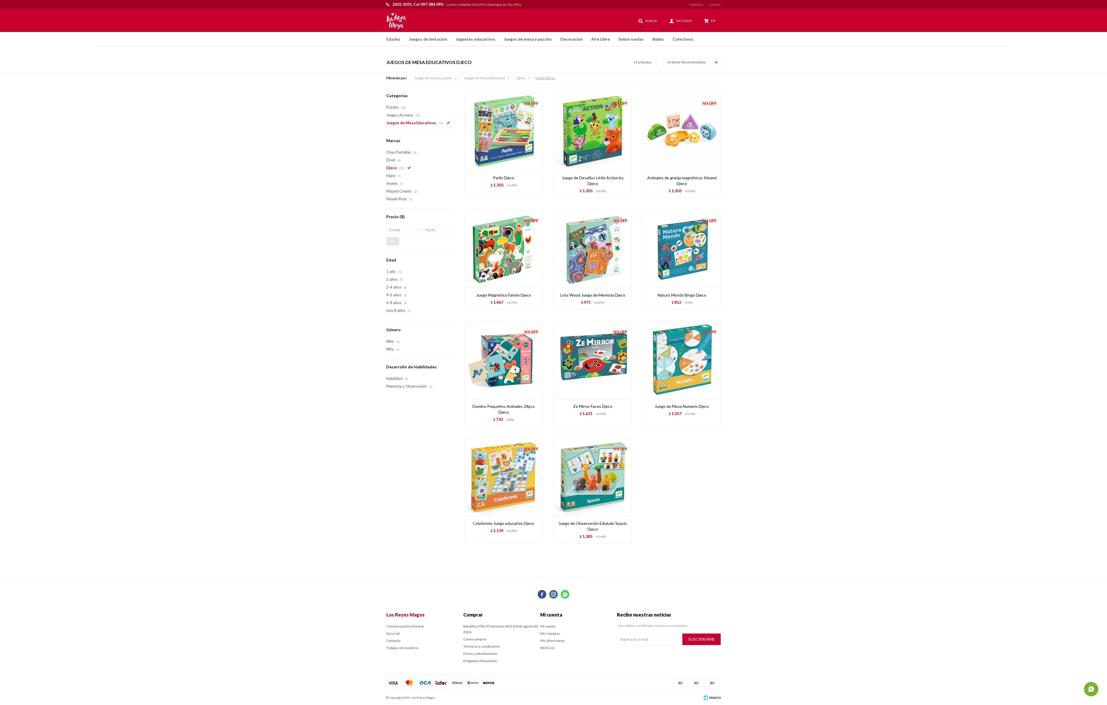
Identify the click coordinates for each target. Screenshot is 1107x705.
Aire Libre (600, 39)
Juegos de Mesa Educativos (484, 78)
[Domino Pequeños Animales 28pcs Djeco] (503, 360)
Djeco (521, 78)
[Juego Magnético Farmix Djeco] (503, 248)
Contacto (696, 4)
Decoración (571, 39)
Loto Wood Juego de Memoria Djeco (592, 295)
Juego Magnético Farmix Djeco (503, 295)
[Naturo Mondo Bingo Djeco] (682, 248)
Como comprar (475, 639)
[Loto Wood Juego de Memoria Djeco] (592, 248)
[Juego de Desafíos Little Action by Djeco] (592, 131)
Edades (393, 39)
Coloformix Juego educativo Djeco (503, 523)
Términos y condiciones (481, 646)
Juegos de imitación (428, 39)
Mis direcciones (552, 640)
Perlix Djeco (503, 177)
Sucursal (393, 633)
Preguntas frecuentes (480, 661)
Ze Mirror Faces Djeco (592, 406)
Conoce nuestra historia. (405, 626)
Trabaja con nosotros (402, 648)
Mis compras (550, 633)
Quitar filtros (545, 78)
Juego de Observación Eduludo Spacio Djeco (592, 526)
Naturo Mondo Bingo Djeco (682, 295)
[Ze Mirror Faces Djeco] (592, 360)
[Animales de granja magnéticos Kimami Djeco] (682, 131)
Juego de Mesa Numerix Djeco (682, 406)
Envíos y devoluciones (480, 653)
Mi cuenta (548, 626)
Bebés (658, 39)
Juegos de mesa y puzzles (528, 39)
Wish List (547, 648)
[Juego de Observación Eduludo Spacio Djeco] (592, 477)
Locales (715, 4)
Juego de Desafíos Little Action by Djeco (593, 180)
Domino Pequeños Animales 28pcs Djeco (503, 409)
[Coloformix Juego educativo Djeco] (503, 477)
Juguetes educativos (475, 39)
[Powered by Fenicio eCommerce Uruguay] (712, 697)
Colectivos (683, 39)
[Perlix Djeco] (503, 131)
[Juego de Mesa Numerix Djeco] (682, 360)
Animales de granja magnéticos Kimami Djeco (682, 180)
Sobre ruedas (631, 39)
